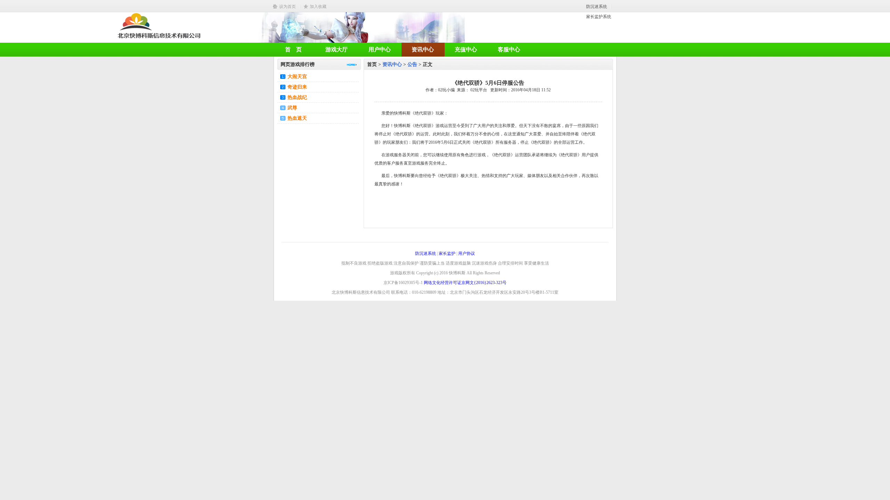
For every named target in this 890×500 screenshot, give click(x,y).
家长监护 (447, 253)
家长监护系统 (598, 16)
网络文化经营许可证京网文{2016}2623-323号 (465, 282)
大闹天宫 (297, 76)
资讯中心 (392, 64)
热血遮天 (297, 118)
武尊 (292, 107)
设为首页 (287, 6)
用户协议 (466, 253)
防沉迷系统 (596, 6)
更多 (352, 64)
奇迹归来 (297, 87)
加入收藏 (318, 6)
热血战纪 (297, 97)
